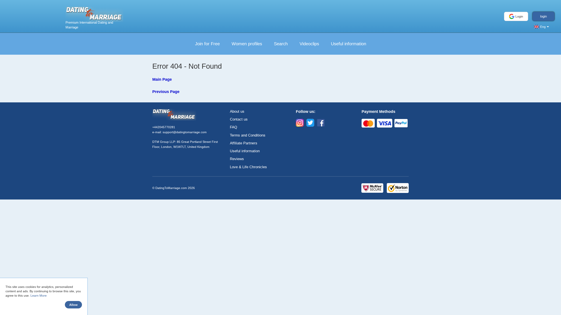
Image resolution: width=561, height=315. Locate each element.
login (543, 16)
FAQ (233, 127)
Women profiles (247, 43)
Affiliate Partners (243, 143)
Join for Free (207, 43)
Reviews (237, 159)
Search (281, 43)
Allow (73, 304)
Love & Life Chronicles (248, 167)
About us (237, 111)
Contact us (239, 119)
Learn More (38, 295)
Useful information (348, 43)
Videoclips (309, 43)
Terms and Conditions (247, 135)
